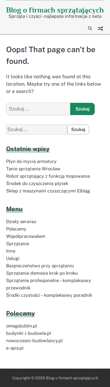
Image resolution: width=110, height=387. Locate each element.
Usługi (13, 258)
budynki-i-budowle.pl (28, 333)
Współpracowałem (25, 236)
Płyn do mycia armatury (31, 161)
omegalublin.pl (21, 325)
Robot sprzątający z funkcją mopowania (48, 176)
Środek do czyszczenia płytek (37, 183)
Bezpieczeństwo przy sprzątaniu (40, 265)
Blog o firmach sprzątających (55, 10)
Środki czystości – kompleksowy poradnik (49, 295)
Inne (10, 250)
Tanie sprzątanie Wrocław (33, 168)
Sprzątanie (17, 243)
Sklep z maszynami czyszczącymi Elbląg (48, 190)
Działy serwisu (21, 221)
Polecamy (16, 228)
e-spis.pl (15, 347)
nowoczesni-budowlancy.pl (34, 340)
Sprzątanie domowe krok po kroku (42, 273)
